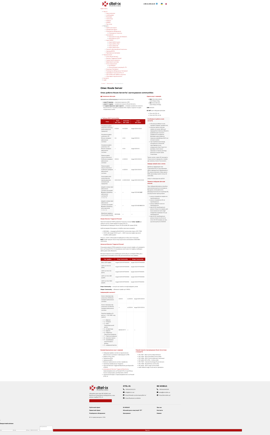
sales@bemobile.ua (164, 392)
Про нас (159, 407)
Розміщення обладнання (97, 413)
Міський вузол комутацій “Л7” (132, 410)
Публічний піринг (94, 407)
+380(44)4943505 (164, 389)
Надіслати (147, 430)
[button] (105, 26)
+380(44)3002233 (130, 389)
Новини (159, 413)
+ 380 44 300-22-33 (149, 4)
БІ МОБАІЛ (126, 407)
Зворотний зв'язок (100, 400)
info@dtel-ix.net (129, 392)
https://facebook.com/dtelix (133, 398)
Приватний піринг (95, 410)
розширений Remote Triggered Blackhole (115, 369)
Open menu (104, 8)
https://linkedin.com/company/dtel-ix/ (135, 395)
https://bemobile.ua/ (164, 395)
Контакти (160, 410)
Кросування (126, 413)
